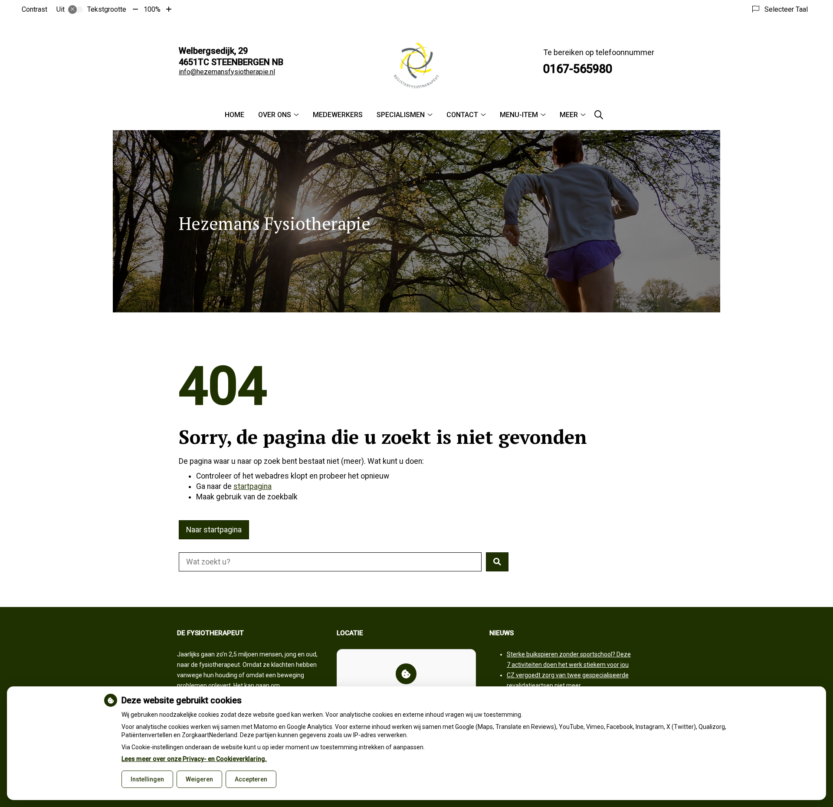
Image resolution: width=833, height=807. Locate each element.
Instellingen (147, 779)
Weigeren (199, 779)
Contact (462, 115)
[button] (497, 561)
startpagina (252, 486)
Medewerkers (338, 115)
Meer (569, 115)
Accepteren (251, 779)
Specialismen (401, 115)
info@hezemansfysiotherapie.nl (227, 72)
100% (152, 9)
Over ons (274, 115)
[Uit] (75, 10)
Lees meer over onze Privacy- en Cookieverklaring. (194, 758)
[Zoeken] (598, 115)
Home (234, 115)
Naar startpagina (214, 529)
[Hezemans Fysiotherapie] (416, 66)
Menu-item (519, 115)
